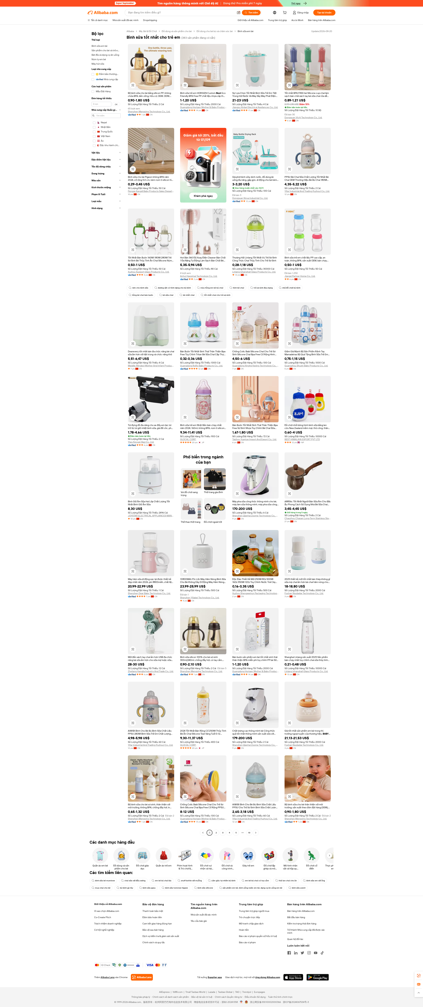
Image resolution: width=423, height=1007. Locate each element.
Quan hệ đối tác (295, 939)
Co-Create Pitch (102, 917)
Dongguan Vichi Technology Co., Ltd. (303, 117)
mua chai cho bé (102, 888)
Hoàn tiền (244, 930)
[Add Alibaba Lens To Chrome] (142, 977)
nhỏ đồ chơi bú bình (291, 288)
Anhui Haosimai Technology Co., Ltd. (198, 276)
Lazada (211, 992)
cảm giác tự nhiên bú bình (223, 880)
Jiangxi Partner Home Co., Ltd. (300, 276)
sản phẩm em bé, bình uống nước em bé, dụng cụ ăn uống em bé (252, 888)
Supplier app (215, 977)
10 (249, 833)
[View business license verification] (241, 1002)
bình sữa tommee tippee (176, 888)
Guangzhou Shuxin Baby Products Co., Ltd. (306, 365)
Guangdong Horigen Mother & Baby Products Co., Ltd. (203, 107)
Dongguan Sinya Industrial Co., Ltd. (250, 198)
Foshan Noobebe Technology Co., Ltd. (304, 593)
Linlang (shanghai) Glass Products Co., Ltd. (254, 271)
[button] (239, 13)
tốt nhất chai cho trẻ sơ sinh (217, 295)
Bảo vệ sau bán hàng (153, 930)
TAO (237, 992)
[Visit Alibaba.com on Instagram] (309, 953)
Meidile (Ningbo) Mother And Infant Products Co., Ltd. (151, 365)
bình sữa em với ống (315, 880)
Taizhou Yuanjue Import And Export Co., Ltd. (254, 439)
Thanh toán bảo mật (152, 911)
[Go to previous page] (203, 833)
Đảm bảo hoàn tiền (152, 917)
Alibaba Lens (108, 977)
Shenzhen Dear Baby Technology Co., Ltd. (149, 593)
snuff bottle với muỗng (191, 880)
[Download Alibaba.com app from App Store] (293, 977)
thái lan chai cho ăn (288, 880)
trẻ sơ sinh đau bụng (263, 288)
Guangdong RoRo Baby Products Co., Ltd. (201, 365)
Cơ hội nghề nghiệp (104, 930)
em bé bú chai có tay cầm (257, 880)
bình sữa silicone (205, 888)
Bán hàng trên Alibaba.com (301, 911)
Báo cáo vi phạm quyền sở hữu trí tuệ (258, 936)
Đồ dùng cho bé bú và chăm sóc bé (215, 31)
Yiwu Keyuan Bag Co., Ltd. (141, 442)
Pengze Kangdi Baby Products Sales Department (151, 191)
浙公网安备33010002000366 (265, 1002)
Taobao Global (225, 992)
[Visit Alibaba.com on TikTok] (322, 953)
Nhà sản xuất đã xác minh (204, 914)
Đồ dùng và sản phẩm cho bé (177, 31)
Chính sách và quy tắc (153, 942)
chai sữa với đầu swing (134, 880)
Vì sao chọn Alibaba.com (106, 911)
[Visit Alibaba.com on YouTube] (316, 953)
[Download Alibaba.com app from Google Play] (318, 977)
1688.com (178, 992)
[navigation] (106, 432)
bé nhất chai (188, 295)
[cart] (285, 13)
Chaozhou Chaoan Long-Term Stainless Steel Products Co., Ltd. (308, 518)
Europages (259, 992)
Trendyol (246, 992)
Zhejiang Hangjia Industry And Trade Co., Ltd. (150, 671)
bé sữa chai (168, 295)
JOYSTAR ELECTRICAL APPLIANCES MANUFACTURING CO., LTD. (151, 515)
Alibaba (130, 31)
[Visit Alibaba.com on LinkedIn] (296, 953)
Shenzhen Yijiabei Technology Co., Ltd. (199, 597)
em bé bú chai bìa (163, 880)
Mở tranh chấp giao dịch (251, 923)
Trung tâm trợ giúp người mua (254, 911)
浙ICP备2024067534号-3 (296, 1002)
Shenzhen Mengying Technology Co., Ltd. (149, 111)
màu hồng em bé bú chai (211, 288)
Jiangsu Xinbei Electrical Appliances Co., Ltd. (255, 107)
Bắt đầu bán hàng (296, 917)
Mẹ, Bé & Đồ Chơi (148, 31)
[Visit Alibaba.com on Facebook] (289, 953)
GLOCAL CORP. (188, 439)
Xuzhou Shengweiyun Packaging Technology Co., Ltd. (255, 593)
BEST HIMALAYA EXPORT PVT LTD (302, 439)
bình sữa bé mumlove (105, 880)
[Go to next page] (256, 833)
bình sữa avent (299, 888)
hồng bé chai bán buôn (142, 295)
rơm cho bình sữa (140, 288)
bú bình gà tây (126, 888)
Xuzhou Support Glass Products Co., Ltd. (148, 271)
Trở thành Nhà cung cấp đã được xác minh (306, 931)
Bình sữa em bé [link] (245, 31)
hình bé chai (238, 288)
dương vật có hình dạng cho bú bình (174, 288)
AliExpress (164, 992)
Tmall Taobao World (195, 992)
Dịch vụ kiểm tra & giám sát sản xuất (160, 936)
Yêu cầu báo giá (199, 921)
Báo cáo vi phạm (247, 942)
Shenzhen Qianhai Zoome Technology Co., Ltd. (255, 515)
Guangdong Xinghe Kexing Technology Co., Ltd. (255, 365)
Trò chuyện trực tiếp (249, 917)
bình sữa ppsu (149, 888)
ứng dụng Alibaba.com (267, 977)
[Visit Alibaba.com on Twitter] (302, 953)
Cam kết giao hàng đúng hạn (157, 923)
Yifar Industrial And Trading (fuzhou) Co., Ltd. (307, 191)
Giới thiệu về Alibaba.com (108, 904)
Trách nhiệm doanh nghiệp (107, 923)
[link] (418, 975)
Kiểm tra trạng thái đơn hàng (301, 923)
